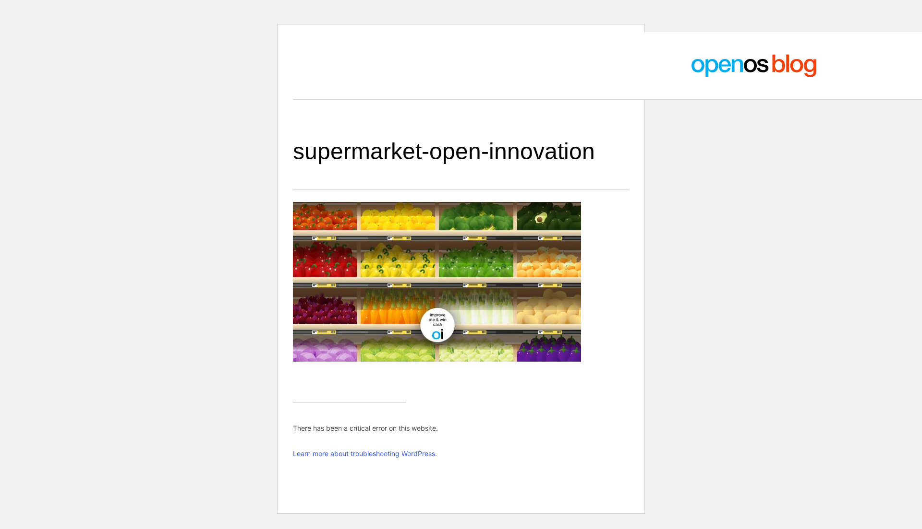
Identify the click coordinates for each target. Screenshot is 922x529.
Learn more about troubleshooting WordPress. (365, 453)
